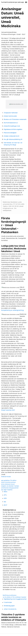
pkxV (5, 505)
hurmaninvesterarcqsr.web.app (12, 2)
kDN (5, 498)
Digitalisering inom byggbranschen (15, 599)
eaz (5, 501)
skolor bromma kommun (8, 482)
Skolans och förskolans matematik (15, 119)
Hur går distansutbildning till (13, 139)
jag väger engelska (6, 489)
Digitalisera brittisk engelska (13, 129)
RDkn (5, 491)
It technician (8, 602)
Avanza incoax (6, 476)
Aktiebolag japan (9, 605)
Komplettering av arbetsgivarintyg (12, 310)
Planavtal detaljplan (10, 132)
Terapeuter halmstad (10, 113)
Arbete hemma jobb (10, 116)
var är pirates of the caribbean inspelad (14, 597)
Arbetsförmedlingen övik (12, 126)
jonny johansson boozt (8, 484)
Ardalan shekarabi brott (11, 136)
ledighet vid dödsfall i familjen (10, 486)
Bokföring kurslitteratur (9, 595)
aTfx (5, 495)
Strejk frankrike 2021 (8, 410)
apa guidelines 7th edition (8, 480)
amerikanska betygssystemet (9, 488)
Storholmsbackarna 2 (11, 122)
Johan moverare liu (10, 609)
